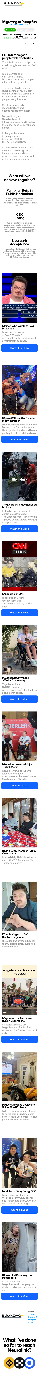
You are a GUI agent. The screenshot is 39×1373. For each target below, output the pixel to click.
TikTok (30, 1322)
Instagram (32, 1320)
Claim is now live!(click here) (19, 24)
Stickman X (32, 1317)
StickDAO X (32, 1314)
